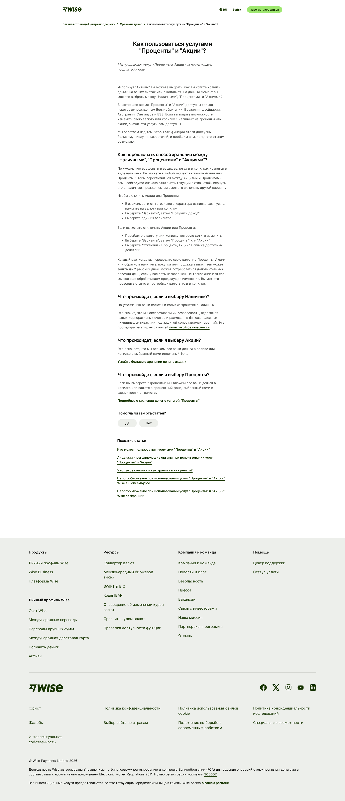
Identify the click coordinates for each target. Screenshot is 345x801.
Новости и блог (192, 572)
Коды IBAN (113, 595)
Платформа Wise (43, 581)
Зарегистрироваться (264, 9)
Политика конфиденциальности (132, 708)
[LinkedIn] (313, 688)
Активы (35, 656)
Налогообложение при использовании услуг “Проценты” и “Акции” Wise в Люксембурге (171, 480)
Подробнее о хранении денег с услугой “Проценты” (159, 400)
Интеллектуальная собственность (45, 739)
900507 (210, 774)
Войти (237, 9)
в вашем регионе (215, 783)
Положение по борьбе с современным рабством (200, 725)
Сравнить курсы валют (124, 619)
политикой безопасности (189, 327)
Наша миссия (190, 617)
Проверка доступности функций (133, 628)
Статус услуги (266, 572)
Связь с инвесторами (197, 608)
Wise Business (41, 572)
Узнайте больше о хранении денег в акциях (152, 362)
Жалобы (36, 723)
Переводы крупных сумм (51, 629)
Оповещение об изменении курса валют (134, 607)
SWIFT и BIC (114, 586)
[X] (276, 688)
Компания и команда (197, 563)
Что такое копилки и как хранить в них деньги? (155, 470)
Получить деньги (44, 647)
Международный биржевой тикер (128, 574)
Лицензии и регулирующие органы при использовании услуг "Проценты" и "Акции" (165, 459)
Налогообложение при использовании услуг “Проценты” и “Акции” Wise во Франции (171, 493)
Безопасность (190, 581)
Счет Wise (38, 611)
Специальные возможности (278, 723)
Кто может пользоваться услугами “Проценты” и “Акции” (163, 449)
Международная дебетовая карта (59, 638)
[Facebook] (263, 688)
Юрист (35, 708)
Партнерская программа (200, 626)
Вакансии (186, 599)
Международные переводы (53, 620)
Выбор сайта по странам (126, 723)
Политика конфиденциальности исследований (281, 711)
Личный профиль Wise (48, 563)
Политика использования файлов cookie (208, 711)
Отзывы (185, 636)
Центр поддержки (269, 563)
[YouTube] (300, 688)
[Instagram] (288, 688)
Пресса (184, 590)
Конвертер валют (119, 563)
